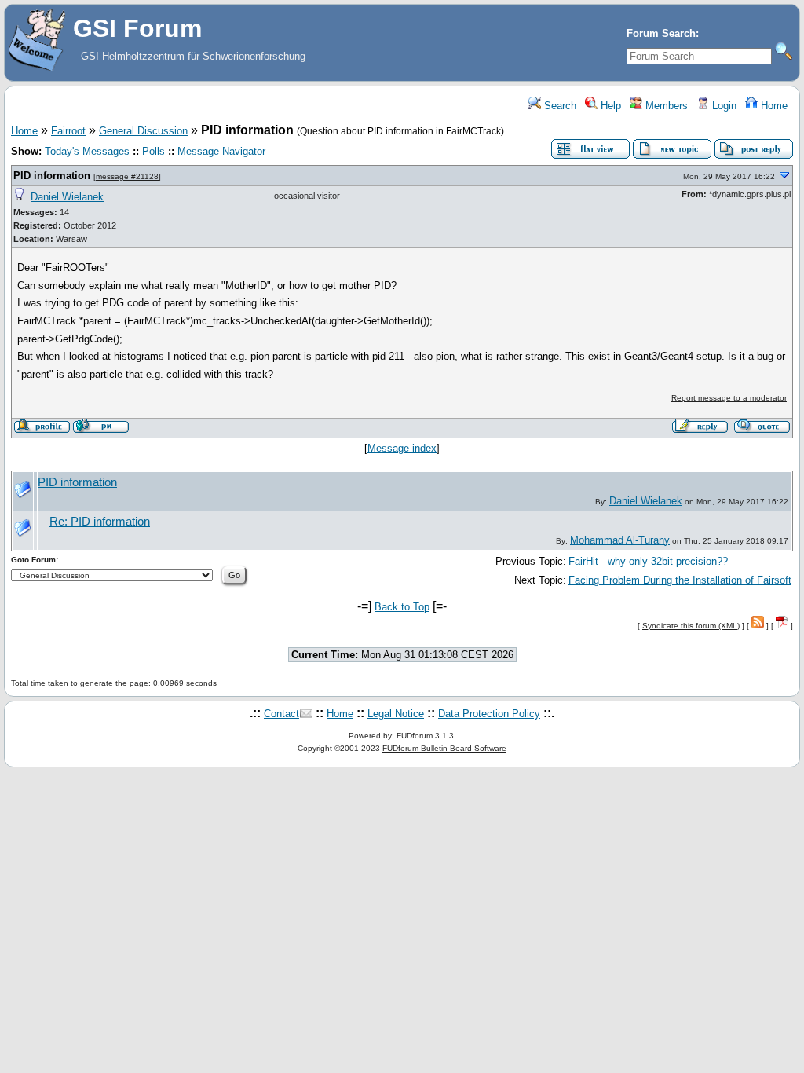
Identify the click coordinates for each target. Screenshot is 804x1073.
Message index (402, 448)
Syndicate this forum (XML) (691, 625)
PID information (51, 175)
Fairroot (68, 131)
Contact (281, 714)
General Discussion (143, 131)
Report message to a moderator (729, 398)
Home (773, 106)
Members (665, 106)
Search (558, 106)
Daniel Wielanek (67, 197)
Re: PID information (99, 521)
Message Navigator (221, 151)
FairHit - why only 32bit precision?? (648, 561)
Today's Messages (87, 151)
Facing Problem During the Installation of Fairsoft (679, 580)
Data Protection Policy (489, 714)
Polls (153, 151)
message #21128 (127, 176)
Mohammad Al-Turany (620, 540)
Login (722, 106)
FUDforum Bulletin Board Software (444, 748)
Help (609, 106)
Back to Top (402, 607)
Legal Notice (395, 714)
